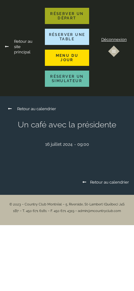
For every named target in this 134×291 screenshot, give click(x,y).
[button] (67, 16)
